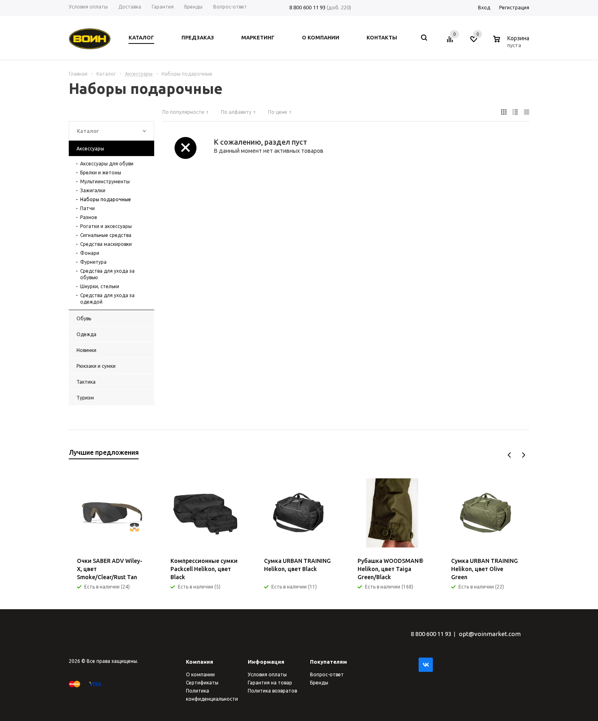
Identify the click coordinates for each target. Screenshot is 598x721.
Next (523, 455)
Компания (199, 662)
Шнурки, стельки (99, 286)
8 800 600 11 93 (307, 7)
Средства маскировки (106, 244)
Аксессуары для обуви (106, 163)
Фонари (89, 253)
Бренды (319, 682)
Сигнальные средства (105, 235)
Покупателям (328, 662)
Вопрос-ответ (327, 674)
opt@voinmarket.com (490, 633)
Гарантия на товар (270, 682)
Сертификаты (202, 682)
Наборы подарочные (105, 199)
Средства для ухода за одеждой (107, 298)
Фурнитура (93, 262)
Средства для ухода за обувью (107, 274)
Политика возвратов (272, 690)
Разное (88, 217)
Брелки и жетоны (100, 172)
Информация (266, 662)
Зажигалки (92, 190)
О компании (200, 674)
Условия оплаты (267, 674)
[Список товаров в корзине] (512, 44)
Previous (509, 455)
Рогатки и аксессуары (106, 226)
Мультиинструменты (105, 181)
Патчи (87, 208)
